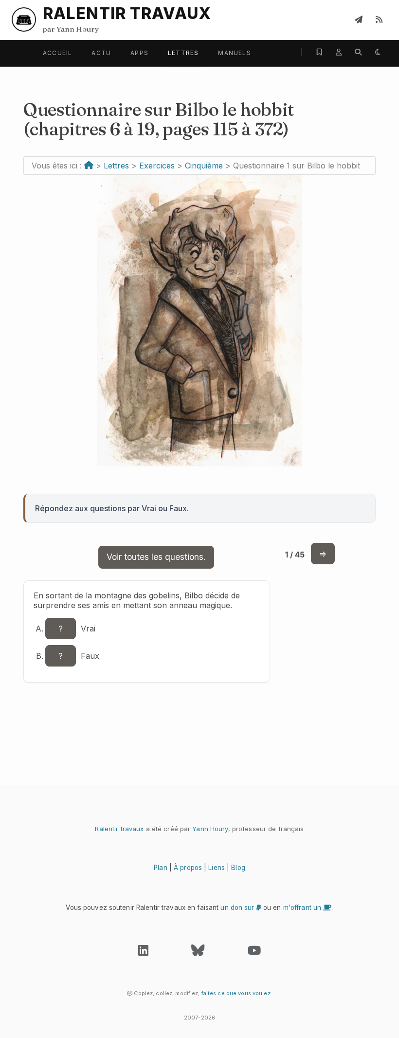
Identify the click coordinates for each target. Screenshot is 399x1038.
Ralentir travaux (119, 829)
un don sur (238, 907)
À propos (188, 867)
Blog (238, 867)
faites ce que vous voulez (236, 993)
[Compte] (338, 52)
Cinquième (204, 165)
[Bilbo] (199, 463)
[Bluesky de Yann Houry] (197, 952)
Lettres (183, 52)
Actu (101, 52)
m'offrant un (303, 907)
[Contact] (358, 19)
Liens (216, 867)
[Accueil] (88, 165)
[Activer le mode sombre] (377, 52)
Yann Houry (210, 829)
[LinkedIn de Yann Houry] (143, 952)
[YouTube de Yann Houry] (254, 952)
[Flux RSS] (379, 19)
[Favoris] (319, 52)
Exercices (157, 165)
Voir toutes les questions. (156, 557)
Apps (139, 52)
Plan (160, 867)
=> (322, 553)
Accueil (57, 52)
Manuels (234, 52)
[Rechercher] (358, 52)
